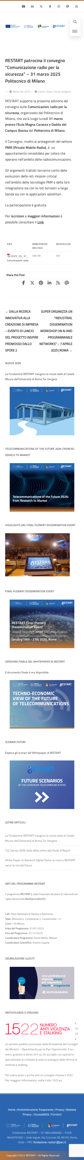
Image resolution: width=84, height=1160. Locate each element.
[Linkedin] (32, 6)
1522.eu (57, 1080)
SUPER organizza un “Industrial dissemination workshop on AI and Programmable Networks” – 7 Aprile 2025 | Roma (55, 331)
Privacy (59, 1109)
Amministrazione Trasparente (35, 1109)
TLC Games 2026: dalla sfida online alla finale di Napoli (37, 850)
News (49, 91)
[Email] (67, 6)
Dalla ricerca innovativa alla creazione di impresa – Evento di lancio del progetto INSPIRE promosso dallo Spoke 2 (21, 331)
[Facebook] (50, 6)
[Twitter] (41, 6)
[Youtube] (23, 6)
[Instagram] (58, 6)
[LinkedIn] (51, 282)
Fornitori (56, 1114)
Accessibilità (41, 1114)
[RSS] (76, 6)
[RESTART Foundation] (34, 29)
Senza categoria (62, 91)
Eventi (41, 91)
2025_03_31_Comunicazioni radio (17, 258)
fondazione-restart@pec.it (49, 1142)
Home (11, 1109)
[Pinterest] (42, 282)
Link (40, 222)
